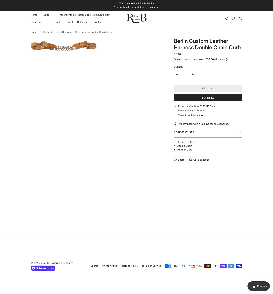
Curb (46, 32)
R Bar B (44, 262)
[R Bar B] (136, 18)
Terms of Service (151, 265)
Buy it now (208, 97)
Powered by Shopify (61, 262)
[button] (240, 18)
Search (95, 265)
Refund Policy (130, 265)
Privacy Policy (110, 265)
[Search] (226, 18)
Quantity (178, 66)
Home (34, 32)
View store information (191, 115)
